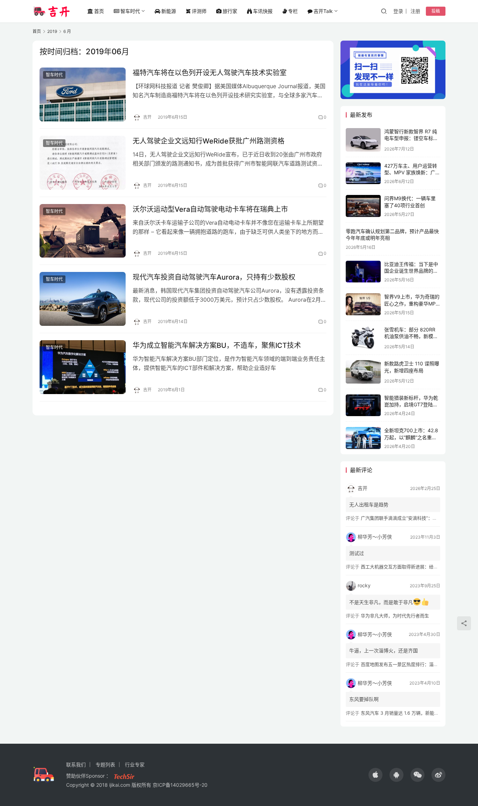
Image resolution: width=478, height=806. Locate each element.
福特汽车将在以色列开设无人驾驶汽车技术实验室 (210, 73)
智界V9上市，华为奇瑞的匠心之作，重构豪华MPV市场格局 (412, 303)
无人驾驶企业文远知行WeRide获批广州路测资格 (208, 141)
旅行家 (230, 11)
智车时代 (130, 11)
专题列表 (105, 765)
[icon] (375, 775)
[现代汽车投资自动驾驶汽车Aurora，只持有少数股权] (83, 299)
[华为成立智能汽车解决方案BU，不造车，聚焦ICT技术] (83, 367)
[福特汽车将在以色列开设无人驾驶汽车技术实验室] (83, 94)
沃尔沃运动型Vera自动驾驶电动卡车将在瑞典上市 (210, 209)
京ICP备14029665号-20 (180, 785)
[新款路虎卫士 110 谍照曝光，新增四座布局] (363, 371)
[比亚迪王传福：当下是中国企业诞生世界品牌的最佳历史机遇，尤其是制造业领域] (363, 272)
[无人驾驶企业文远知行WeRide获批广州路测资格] (83, 163)
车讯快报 (263, 11)
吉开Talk (323, 11)
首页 (99, 11)
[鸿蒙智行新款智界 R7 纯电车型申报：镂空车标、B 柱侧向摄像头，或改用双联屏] (363, 140)
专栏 (293, 11)
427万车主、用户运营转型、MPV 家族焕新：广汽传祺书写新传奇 (412, 172)
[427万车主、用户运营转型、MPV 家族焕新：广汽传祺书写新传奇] (363, 173)
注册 (415, 11)
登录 (398, 11)
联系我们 (76, 765)
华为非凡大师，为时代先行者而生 (395, 615)
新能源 (168, 11)
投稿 (435, 11)
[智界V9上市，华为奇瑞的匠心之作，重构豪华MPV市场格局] (363, 304)
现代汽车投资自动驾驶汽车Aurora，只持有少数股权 (214, 277)
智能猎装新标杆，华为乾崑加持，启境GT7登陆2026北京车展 (411, 404)
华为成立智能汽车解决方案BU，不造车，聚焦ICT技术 (217, 345)
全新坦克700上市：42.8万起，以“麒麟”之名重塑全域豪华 (411, 437)
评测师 (199, 11)
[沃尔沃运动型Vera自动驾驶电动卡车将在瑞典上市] (83, 231)
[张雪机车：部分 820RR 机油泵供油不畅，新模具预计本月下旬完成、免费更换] (363, 338)
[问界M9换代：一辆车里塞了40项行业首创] (363, 206)
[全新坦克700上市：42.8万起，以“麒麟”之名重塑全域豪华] (363, 438)
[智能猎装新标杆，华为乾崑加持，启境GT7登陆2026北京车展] (363, 405)
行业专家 (135, 765)
